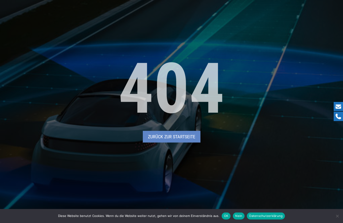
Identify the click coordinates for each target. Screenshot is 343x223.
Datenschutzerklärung (266, 216)
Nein (238, 216)
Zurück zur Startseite (171, 136)
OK (226, 216)
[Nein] (337, 216)
